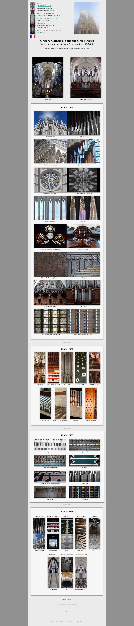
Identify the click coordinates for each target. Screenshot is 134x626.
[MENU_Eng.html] (45, 4)
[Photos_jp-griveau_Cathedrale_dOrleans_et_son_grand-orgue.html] (33, 38)
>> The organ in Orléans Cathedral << (67, 604)
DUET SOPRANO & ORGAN (51, 11)
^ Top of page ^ (67, 599)
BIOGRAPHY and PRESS (45, 8)
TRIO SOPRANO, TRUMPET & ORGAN (49, 16)
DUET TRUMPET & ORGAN (46, 13)
